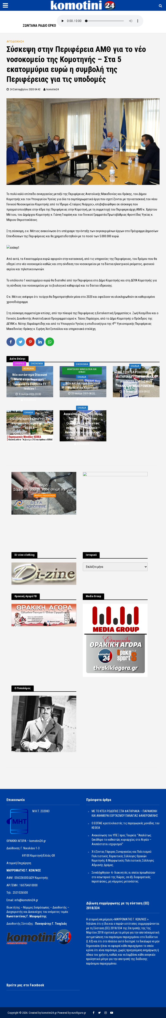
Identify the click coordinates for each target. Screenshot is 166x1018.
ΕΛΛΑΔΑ (82, 377)
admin (83, 399)
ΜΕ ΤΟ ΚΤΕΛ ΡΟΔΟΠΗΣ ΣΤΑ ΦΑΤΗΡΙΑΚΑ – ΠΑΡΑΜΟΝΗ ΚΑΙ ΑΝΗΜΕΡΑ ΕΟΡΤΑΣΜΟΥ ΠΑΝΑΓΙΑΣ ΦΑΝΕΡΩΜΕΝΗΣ (136, 379)
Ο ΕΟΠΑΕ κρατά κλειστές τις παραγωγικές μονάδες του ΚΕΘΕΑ (30, 423)
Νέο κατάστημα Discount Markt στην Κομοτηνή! (82, 385)
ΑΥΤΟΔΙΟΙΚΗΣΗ (15, 41)
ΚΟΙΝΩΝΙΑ (29, 368)
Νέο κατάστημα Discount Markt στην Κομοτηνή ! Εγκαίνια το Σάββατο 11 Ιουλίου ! (29, 381)
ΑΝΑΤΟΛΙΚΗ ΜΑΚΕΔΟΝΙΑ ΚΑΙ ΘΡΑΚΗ (82, 370)
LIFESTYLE (19, 363)
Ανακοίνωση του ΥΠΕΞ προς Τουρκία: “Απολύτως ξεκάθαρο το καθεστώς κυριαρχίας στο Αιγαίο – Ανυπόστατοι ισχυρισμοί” (83, 423)
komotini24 (52, 89)
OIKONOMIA (37, 363)
